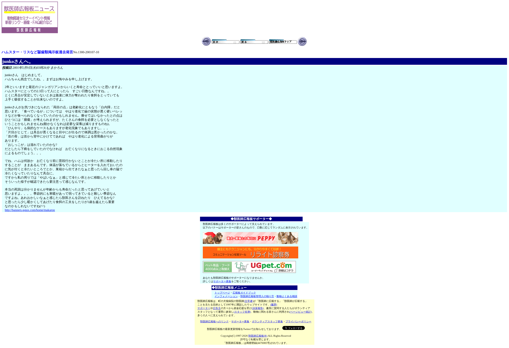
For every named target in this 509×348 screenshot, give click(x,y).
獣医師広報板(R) (257, 335)
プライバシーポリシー (298, 321)
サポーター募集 (222, 281)
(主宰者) (248, 301)
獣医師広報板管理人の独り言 (257, 296)
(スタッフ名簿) (242, 311)
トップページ (222, 292)
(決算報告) (258, 308)
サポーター (203, 308)
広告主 (217, 308)
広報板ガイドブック (244, 292)
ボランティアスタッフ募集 (267, 321)
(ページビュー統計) (300, 311)
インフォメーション (226, 296)
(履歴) (273, 304)
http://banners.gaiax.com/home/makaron (30, 210)
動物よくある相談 (287, 296)
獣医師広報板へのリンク (214, 321)
